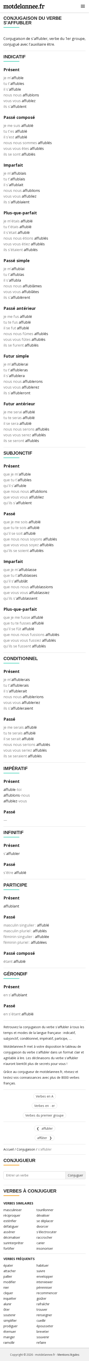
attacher (9, 1271)
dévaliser (43, 1215)
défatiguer (10, 1226)
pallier (7, 1276)
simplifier (10, 1320)
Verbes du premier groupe (44, 1115)
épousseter (45, 1326)
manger (9, 1337)
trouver (42, 1309)
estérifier (9, 1221)
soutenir (9, 1315)
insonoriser (45, 1248)
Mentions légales (68, 1355)
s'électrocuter (47, 1232)
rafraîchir (43, 1304)
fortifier (8, 1248)
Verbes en (44, 1105)
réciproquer (11, 1215)
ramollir (9, 1342)
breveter (43, 1331)
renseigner (44, 1315)
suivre (41, 1271)
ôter (6, 1309)
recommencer (47, 1293)
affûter (42, 1138)
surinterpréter (13, 1243)
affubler (47, 1128)
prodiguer (10, 1326)
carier (41, 1243)
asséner (9, 1232)
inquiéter (9, 1298)
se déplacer (45, 1221)
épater (8, 1265)
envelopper (45, 1276)
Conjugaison (26, 1149)
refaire (41, 1342)
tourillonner (45, 1210)
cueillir (41, 1320)
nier (6, 1287)
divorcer (42, 1226)
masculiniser (12, 1210)
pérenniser (44, 1287)
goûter (41, 1298)
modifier (9, 1282)
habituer (43, 1265)
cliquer (8, 1293)
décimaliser (11, 1237)
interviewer (45, 1282)
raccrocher (44, 1237)
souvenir (43, 1337)
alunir (7, 1304)
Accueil (8, 1149)
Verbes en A (44, 1096)
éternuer (9, 1331)
